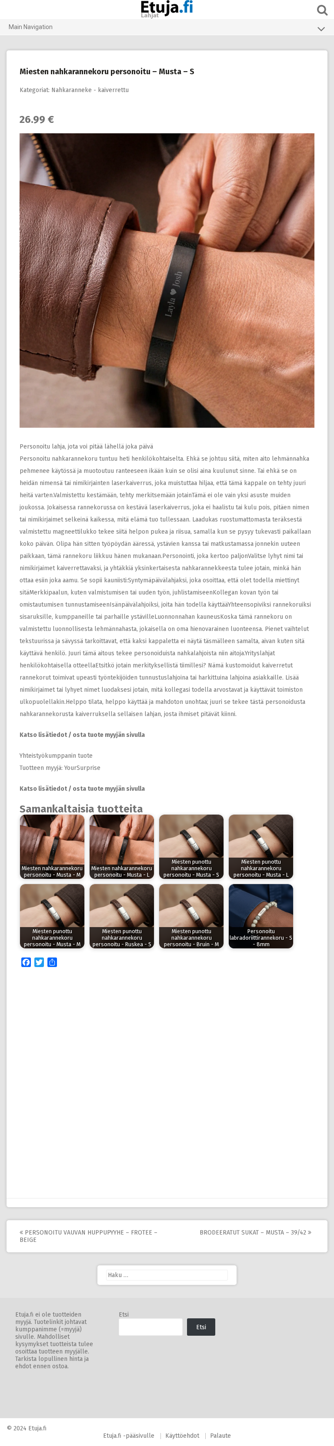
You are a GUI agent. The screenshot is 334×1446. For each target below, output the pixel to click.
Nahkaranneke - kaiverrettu (90, 90)
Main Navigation (31, 26)
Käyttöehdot (182, 1435)
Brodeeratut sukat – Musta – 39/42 (254, 1232)
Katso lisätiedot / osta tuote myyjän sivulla (82, 735)
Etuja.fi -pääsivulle (128, 1435)
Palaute (220, 1435)
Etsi (124, 1314)
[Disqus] (167, 1085)
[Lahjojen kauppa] (167, 9)
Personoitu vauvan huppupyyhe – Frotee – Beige (88, 1236)
